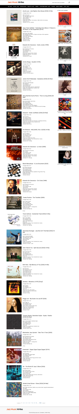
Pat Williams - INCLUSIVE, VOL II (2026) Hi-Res (36, 129)
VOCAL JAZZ (16, 6)
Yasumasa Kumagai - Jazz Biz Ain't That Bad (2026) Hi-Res (39, 231)
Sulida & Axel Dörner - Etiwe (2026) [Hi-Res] (35, 383)
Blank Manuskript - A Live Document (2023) (35, 163)
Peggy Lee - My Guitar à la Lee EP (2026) (35, 298)
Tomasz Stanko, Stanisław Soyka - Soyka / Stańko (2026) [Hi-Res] (37, 316)
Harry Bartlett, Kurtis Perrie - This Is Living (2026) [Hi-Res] (38, 96)
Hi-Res (16, 2)
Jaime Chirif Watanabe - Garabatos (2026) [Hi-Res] (38, 79)
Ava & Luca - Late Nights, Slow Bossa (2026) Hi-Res (38, 11)
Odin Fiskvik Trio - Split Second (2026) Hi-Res (36, 247)
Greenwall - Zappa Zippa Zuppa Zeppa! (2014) (36, 349)
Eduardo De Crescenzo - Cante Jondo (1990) (36, 45)
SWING (36, 6)
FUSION (53, 6)
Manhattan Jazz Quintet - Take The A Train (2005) (37, 332)
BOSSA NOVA (23, 6)
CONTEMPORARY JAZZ (45, 6)
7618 (40, 402)
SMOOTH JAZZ (30, 6)
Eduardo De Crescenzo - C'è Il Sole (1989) (35, 180)
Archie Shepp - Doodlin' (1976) (32, 62)
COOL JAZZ (66, 6)
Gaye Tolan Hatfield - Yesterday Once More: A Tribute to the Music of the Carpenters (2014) (39, 28)
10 (36, 402)
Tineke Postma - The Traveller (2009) (34, 197)
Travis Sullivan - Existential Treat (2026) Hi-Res (36, 214)
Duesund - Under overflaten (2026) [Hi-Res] (35, 112)
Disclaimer (42, 412)
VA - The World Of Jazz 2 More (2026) (34, 366)
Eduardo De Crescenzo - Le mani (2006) (34, 146)
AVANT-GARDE (59, 6)
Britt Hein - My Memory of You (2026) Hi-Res (36, 264)
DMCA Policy (47, 412)
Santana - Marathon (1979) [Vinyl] (33, 281)
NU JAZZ (10, 6)
